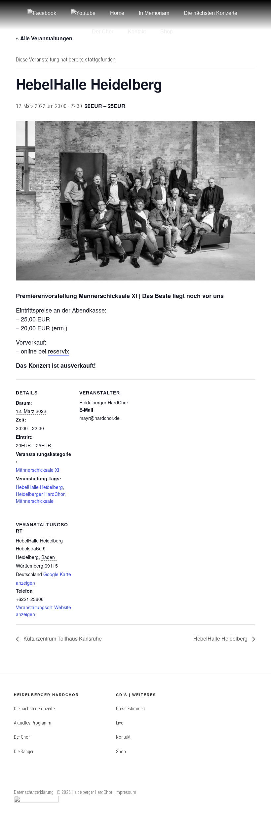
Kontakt (137, 31)
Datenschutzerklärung (34, 792)
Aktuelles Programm (32, 722)
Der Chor (102, 31)
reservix (58, 351)
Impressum (125, 792)
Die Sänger (23, 751)
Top (255, 800)
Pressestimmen (130, 708)
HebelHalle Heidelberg (39, 487)
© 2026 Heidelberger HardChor (85, 792)
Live (119, 722)
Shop (166, 31)
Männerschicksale (35, 501)
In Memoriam (154, 13)
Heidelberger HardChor (40, 494)
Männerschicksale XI (37, 469)
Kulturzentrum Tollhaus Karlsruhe (62, 638)
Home (117, 13)
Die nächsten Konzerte (210, 13)
